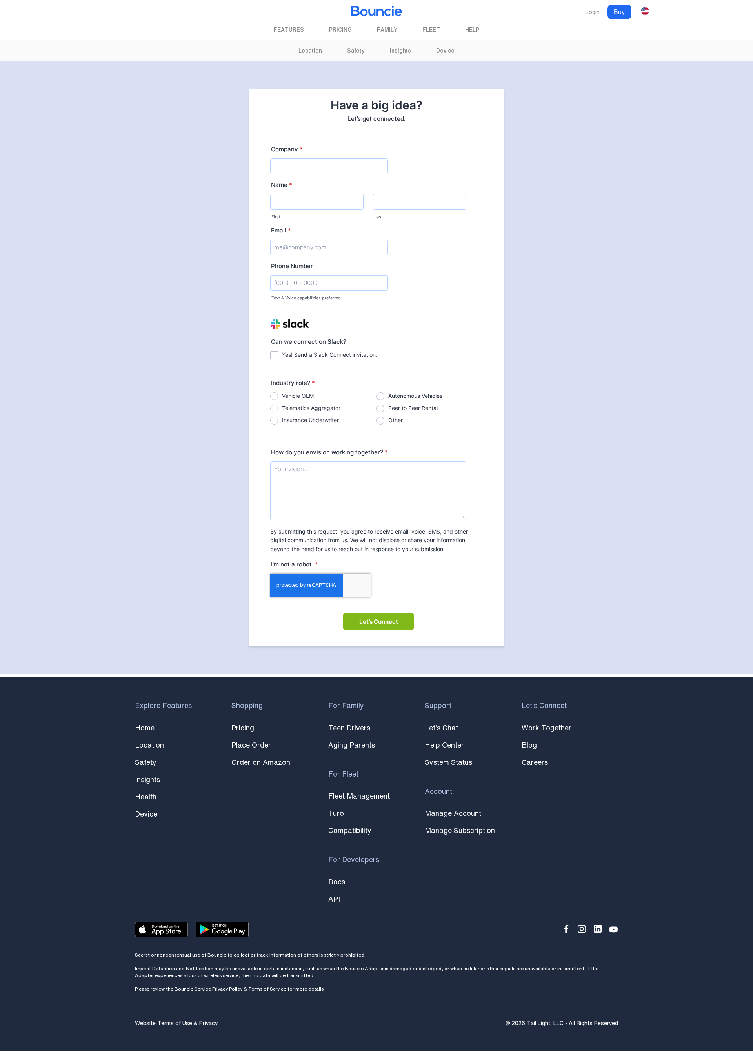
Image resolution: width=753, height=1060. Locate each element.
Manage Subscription (460, 830)
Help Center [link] (444, 745)
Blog (529, 745)
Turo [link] (336, 813)
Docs (336, 882)
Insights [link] (400, 50)
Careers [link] (535, 762)
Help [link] (472, 29)
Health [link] (145, 796)
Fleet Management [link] (359, 796)
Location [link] (310, 50)
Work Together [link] (546, 727)
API (334, 899)
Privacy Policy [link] (227, 989)
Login (593, 12)
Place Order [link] (251, 745)
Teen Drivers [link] (349, 727)
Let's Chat (441, 727)
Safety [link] (356, 50)
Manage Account (453, 813)
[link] (376, 12)
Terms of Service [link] (267, 989)
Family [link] (387, 29)
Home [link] (145, 727)
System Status (448, 762)
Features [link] (289, 29)
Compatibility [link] (349, 830)
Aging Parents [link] (351, 745)
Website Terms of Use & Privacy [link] (176, 1023)
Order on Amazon (260, 762)
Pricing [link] (340, 29)
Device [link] (445, 50)
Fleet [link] (431, 29)
